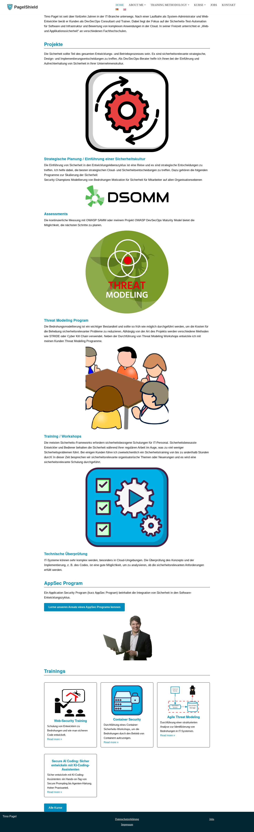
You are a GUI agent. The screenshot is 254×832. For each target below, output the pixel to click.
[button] (145, 5)
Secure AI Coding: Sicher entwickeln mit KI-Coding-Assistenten (70, 765)
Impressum (127, 824)
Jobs (213, 4)
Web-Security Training (70, 721)
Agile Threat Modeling (183, 717)
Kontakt (229, 4)
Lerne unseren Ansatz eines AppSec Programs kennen (84, 607)
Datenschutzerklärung (127, 819)
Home (120, 4)
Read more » (54, 739)
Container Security (127, 719)
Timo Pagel (10, 816)
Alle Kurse (55, 807)
